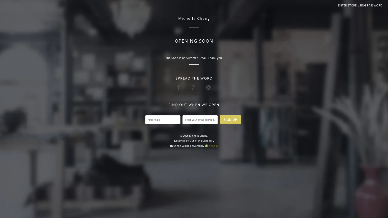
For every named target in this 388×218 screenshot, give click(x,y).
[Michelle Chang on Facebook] (179, 87)
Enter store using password (360, 5)
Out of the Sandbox (201, 141)
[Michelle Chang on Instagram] (209, 87)
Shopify (213, 146)
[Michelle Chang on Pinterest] (194, 87)
